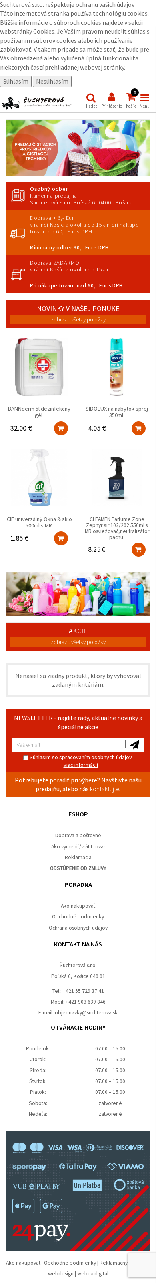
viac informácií (81, 764)
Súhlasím (15, 81)
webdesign (61, 1273)
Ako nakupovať (78, 905)
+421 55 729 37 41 (83, 991)
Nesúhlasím (52, 81)
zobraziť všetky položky (78, 319)
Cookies (43, 31)
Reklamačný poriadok (125, 1262)
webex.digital (92, 1273)
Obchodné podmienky (78, 916)
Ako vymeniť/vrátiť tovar (78, 846)
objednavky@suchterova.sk (86, 1012)
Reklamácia (78, 857)
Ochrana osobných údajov (78, 927)
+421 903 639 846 (86, 1001)
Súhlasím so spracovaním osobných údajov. (80, 761)
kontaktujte (104, 789)
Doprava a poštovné (78, 835)
